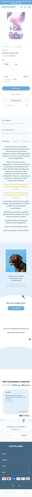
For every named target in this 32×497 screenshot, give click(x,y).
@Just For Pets (16, 308)
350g (6, 64)
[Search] (25, 7)
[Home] (9, 7)
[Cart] (29, 7)
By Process (27, 492)
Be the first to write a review (16, 332)
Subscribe (24, 435)
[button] (16, 56)
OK (26, 105)
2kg (16, 64)
